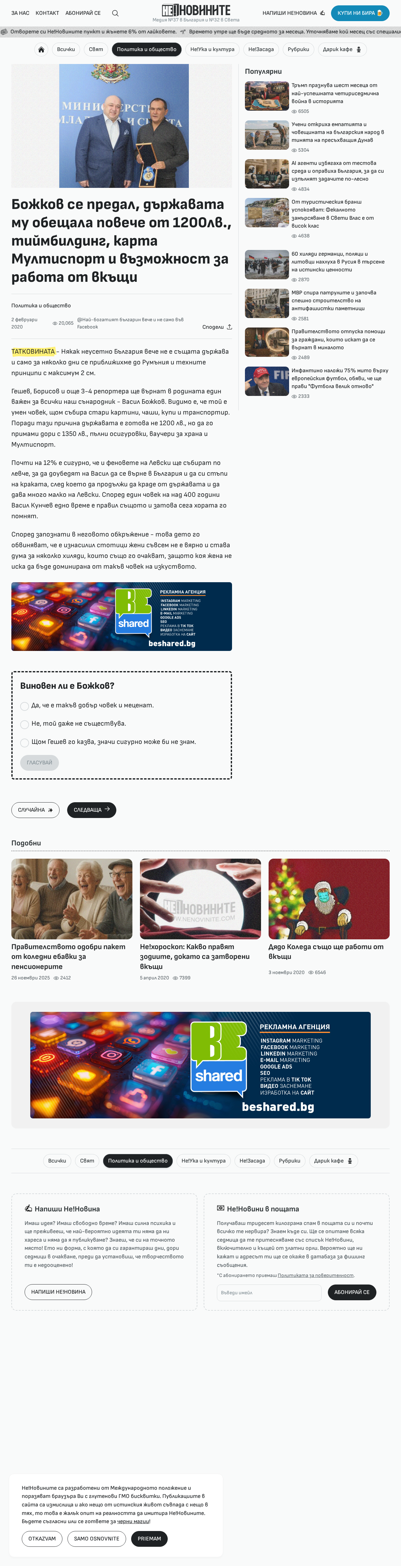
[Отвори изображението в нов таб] (121, 126)
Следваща (88, 810)
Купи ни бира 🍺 (360, 13)
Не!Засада (261, 49)
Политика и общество (147, 49)
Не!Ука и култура (212, 49)
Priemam (149, 1538)
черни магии (133, 1521)
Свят (96, 49)
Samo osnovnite (96, 1538)
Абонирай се (83, 13)
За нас (20, 13)
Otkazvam (42, 1538)
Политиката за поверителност (316, 1276)
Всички (66, 49)
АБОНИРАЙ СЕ (352, 1292)
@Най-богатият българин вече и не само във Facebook (130, 323)
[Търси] (113, 13)
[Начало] (41, 49)
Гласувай (39, 762)
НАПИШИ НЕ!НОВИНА (58, 1292)
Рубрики (298, 49)
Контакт (47, 13)
